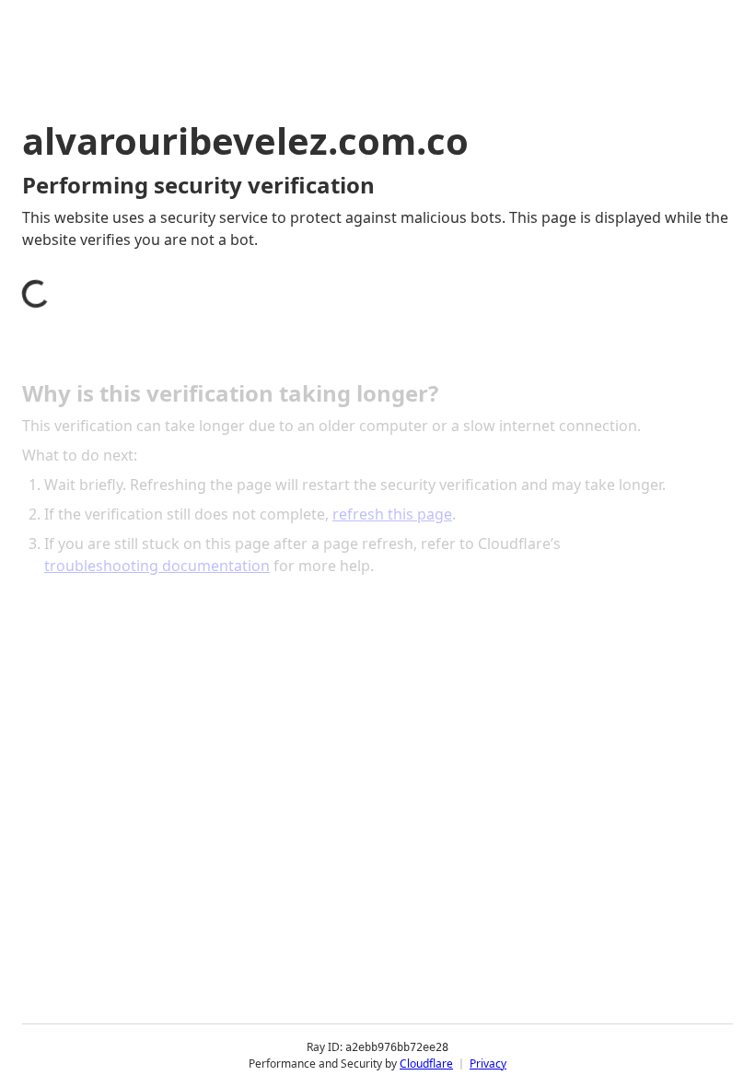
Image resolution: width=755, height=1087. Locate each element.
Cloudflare (426, 1063)
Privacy (488, 1063)
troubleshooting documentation (157, 565)
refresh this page (392, 514)
